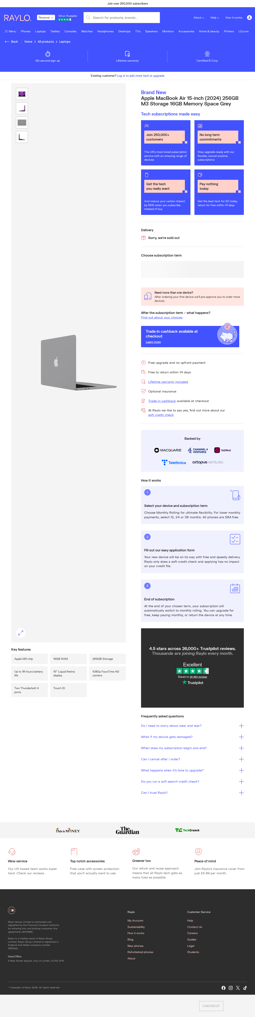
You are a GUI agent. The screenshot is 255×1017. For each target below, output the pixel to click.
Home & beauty (209, 31)
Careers (192, 933)
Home (28, 41)
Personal (44, 17)
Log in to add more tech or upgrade (140, 75)
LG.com (244, 31)
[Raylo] (20, 17)
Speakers (151, 31)
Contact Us (194, 926)
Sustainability (136, 926)
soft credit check (161, 415)
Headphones (105, 31)
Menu (12, 31)
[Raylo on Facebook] (224, 988)
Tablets (55, 31)
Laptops (40, 31)
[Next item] (206, 3)
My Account (135, 920)
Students (193, 952)
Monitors (168, 31)
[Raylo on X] (238, 988)
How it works (234, 17)
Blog (130, 939)
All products (46, 41)
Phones (25, 31)
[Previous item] (48, 3)
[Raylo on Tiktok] (245, 988)
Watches (87, 31)
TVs (137, 31)
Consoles (70, 31)
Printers (229, 31)
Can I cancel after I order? (160, 759)
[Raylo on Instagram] (231, 988)
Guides (191, 939)
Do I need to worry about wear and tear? (171, 725)
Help (213, 17)
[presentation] (68, 362)
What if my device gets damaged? (167, 737)
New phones (135, 945)
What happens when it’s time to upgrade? (172, 770)
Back (14, 41)
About (197, 17)
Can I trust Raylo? (154, 792)
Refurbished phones (140, 952)
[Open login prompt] (249, 17)
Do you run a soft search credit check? (170, 781)
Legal (190, 945)
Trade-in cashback (162, 401)
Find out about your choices (161, 317)
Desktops (124, 31)
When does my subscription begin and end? (174, 748)
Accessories (186, 31)
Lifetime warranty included (168, 382)
